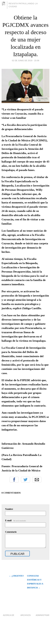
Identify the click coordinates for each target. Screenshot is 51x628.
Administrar (42, 615)
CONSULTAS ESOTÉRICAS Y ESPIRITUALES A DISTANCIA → (35, 582)
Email (36, 479)
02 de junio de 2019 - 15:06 (25, 60)
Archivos (25, 615)
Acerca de (8, 615)
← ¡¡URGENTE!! (16, 576)
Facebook (14, 479)
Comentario (11, 532)
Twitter (25, 479)
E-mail (15, 520)
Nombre (9, 509)
